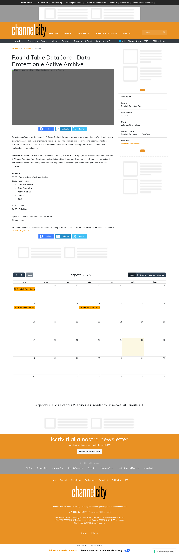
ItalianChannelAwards (129, 468)
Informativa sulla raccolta (62, 550)
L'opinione (18, 41)
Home (56, 33)
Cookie (84, 533)
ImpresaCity (57, 2)
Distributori (83, 33)
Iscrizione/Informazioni (131, 143)
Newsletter (160, 41)
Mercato (127, 33)
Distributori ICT (103, 41)
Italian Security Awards (143, 2)
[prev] (16, 275)
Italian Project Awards (119, 2)
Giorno (152, 275)
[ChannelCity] (29, 30)
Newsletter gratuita (20, 230)
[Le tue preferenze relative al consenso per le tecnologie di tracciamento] (164, 551)
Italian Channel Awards (95, 2)
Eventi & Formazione (106, 33)
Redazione (90, 480)
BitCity (29, 468)
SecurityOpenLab (74, 2)
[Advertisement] (89, 423)
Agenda (160, 275)
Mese (131, 275)
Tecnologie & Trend (83, 41)
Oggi (30, 275)
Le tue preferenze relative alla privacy (102, 550)
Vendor (67, 33)
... (157, 2)
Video (54, 41)
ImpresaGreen (107, 468)
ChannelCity (42, 2)
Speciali (63, 480)
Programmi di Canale (38, 41)
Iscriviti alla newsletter (89, 451)
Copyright (103, 480)
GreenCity (92, 468)
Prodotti (66, 41)
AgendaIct (148, 468)
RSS (126, 480)
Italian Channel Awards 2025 (134, 41)
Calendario (28, 48)
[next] (22, 275)
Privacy (94, 533)
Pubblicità (116, 480)
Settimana (141, 275)
